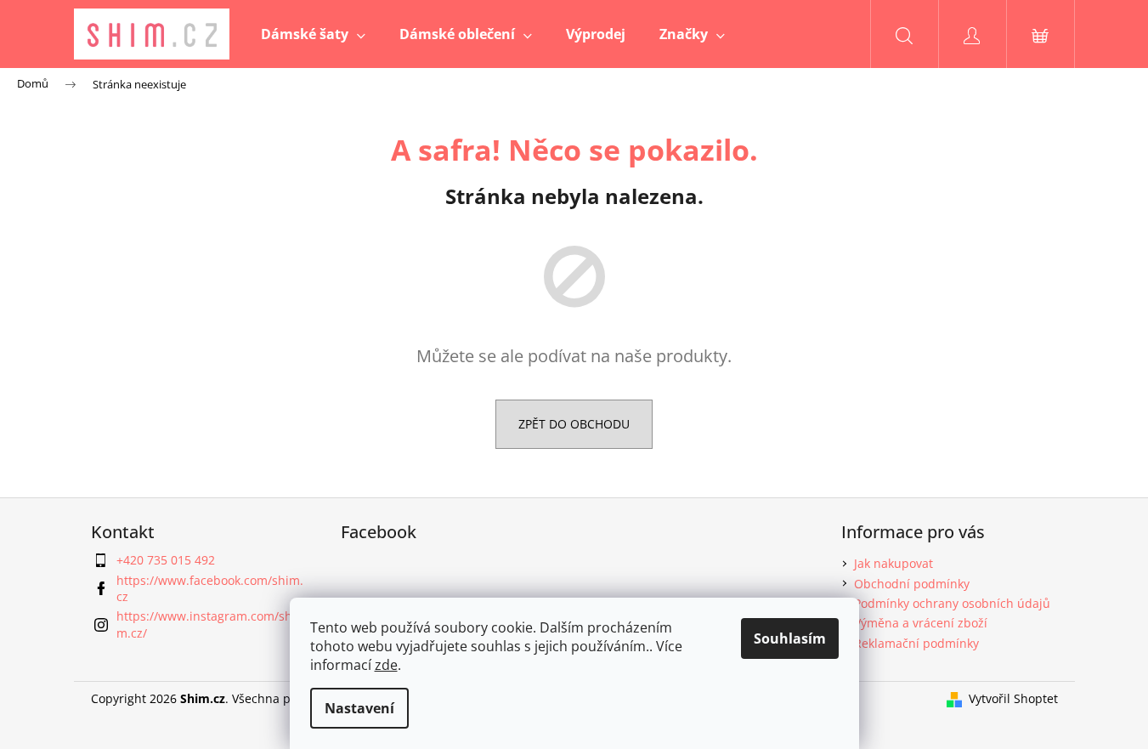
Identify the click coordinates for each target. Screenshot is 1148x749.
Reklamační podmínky (916, 643)
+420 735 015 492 (165, 560)
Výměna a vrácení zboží (920, 623)
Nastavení (359, 708)
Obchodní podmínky (912, 584)
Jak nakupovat (893, 563)
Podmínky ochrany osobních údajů (952, 603)
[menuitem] (313, 34)
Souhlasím (790, 638)
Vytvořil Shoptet (1013, 698)
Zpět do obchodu (574, 424)
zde (386, 664)
